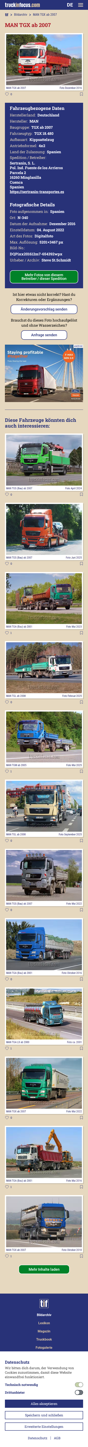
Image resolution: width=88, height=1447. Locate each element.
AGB (57, 1438)
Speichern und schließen (44, 1415)
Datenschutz (37, 1438)
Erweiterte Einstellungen (44, 1426)
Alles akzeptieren (44, 1403)
